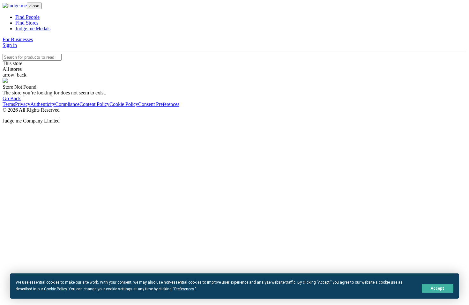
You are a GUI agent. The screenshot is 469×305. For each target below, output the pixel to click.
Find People (27, 17)
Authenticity (42, 104)
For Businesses (18, 39)
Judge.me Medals (32, 28)
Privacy (22, 104)
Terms (9, 104)
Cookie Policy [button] (55, 289)
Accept (437, 288)
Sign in (10, 45)
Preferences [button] (184, 289)
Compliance (67, 104)
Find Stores (26, 23)
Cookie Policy (123, 104)
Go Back (12, 98)
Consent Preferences (158, 104)
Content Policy (94, 104)
